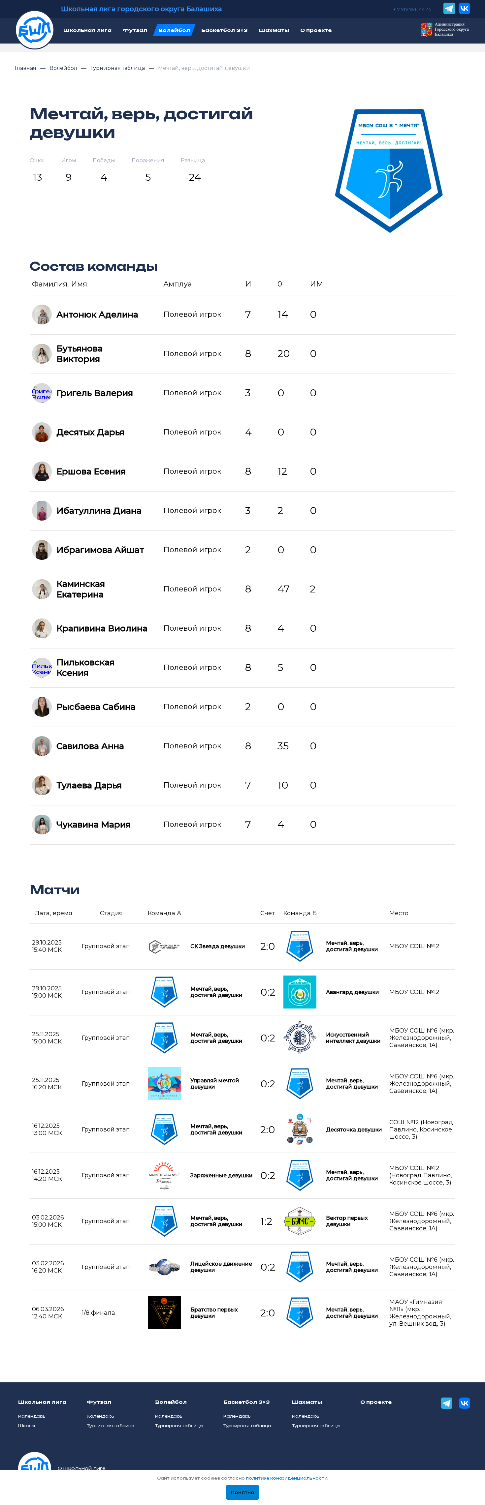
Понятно (242, 1492)
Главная (26, 68)
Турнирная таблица (118, 68)
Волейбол (64, 68)
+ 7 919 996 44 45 (412, 9)
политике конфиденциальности (286, 1478)
